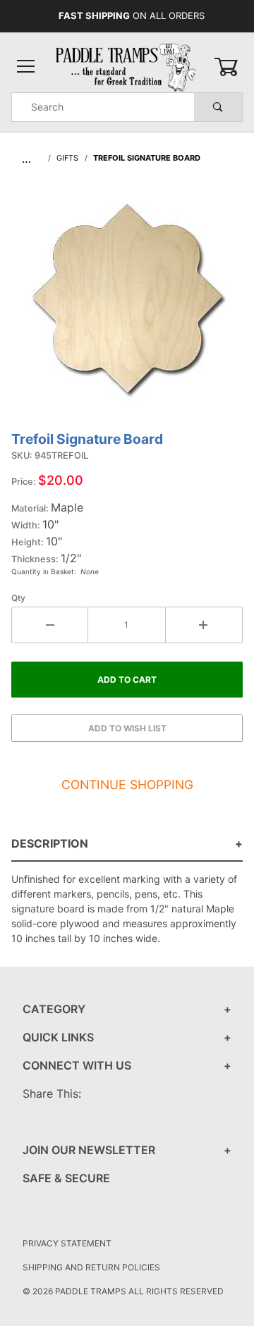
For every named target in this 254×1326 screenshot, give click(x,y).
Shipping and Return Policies (91, 1267)
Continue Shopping (127, 784)
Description (49, 843)
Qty (18, 598)
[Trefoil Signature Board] (127, 305)
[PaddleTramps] (127, 66)
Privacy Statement (67, 1243)
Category (54, 1009)
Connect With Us (77, 1065)
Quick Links (58, 1037)
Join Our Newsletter (89, 1150)
